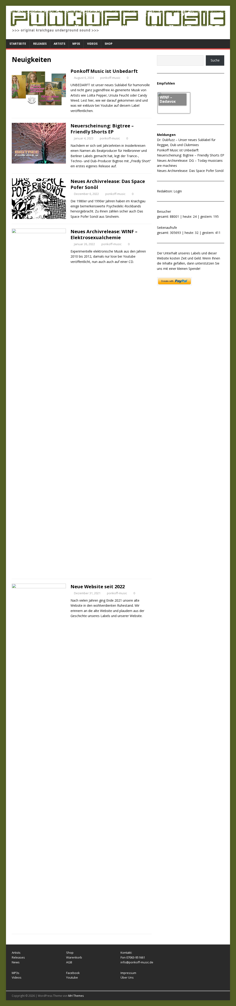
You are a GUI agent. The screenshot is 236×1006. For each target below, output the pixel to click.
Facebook (73, 973)
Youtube (72, 977)
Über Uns (127, 977)
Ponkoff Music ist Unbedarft (104, 71)
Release (17, 957)
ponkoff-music (110, 78)
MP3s (76, 44)
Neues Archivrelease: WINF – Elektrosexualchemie (104, 234)
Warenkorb (74, 957)
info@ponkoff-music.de (137, 962)
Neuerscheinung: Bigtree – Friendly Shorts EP (102, 129)
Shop (108, 44)
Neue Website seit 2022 (98, 586)
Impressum (128, 973)
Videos (92, 44)
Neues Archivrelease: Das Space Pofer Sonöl (108, 184)
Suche (215, 60)
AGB (69, 962)
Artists (59, 44)
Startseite (17, 44)
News (16, 962)
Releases (40, 44)
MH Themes (76, 996)
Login (178, 191)
